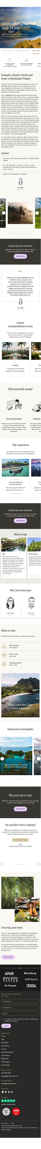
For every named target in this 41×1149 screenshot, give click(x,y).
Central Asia (5, 1046)
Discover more (6, 576)
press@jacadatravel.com (9, 1083)
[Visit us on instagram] (11, 1092)
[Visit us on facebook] (2, 1092)
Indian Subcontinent (7, 1052)
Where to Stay (22, 51)
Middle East (5, 1058)
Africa (3, 1036)
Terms (12, 1123)
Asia (8, 9)
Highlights (7, 51)
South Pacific (5, 1065)
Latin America (5, 1055)
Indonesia (13, 9)
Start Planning (20, 256)
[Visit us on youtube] (5, 1092)
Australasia (4, 1042)
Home (2, 9)
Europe (3, 1049)
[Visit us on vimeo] (8, 1092)
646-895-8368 (6, 1073)
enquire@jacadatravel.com (9, 1076)
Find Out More (8, 957)
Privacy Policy (4, 1123)
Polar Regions (5, 1062)
